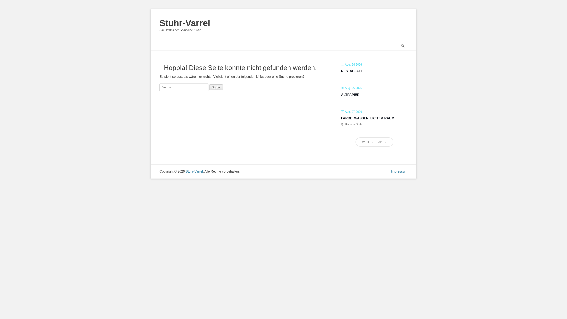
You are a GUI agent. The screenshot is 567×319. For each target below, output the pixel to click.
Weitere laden (374, 142)
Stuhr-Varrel (184, 23)
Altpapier (350, 95)
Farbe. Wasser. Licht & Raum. (368, 118)
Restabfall (352, 71)
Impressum (399, 171)
